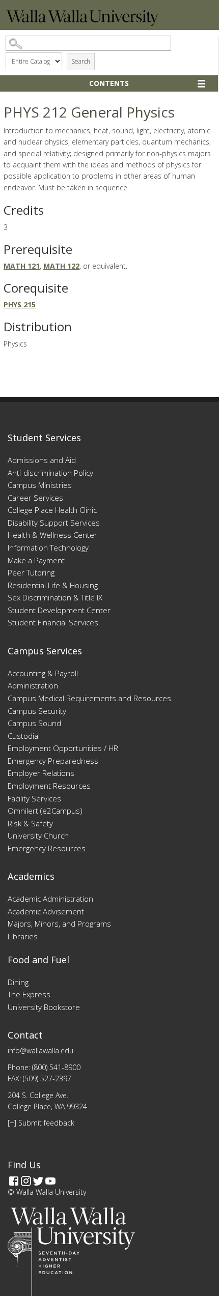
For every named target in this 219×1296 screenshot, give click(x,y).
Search (80, 61)
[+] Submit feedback (41, 1123)
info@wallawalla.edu (40, 1050)
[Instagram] (26, 1181)
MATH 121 (22, 266)
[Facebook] (14, 1181)
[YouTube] (50, 1181)
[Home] (82, 23)
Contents (109, 83)
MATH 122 (61, 266)
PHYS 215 (20, 304)
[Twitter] (38, 1181)
